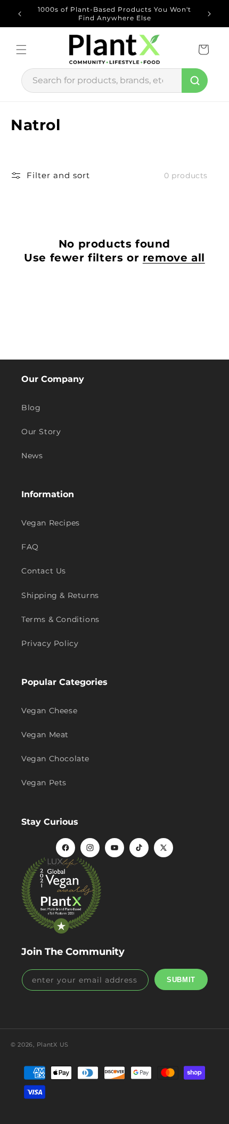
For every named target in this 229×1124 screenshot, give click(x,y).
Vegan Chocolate (55, 758)
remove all (174, 257)
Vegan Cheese (49, 710)
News (32, 455)
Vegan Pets (44, 782)
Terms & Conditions (60, 619)
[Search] (195, 80)
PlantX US (53, 1044)
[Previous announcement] (19, 14)
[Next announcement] (209, 14)
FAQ (30, 547)
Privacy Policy (49, 643)
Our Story (41, 431)
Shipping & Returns (60, 595)
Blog (30, 407)
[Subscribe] (181, 979)
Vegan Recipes (50, 523)
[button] (21, 49)
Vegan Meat (45, 734)
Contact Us (43, 571)
